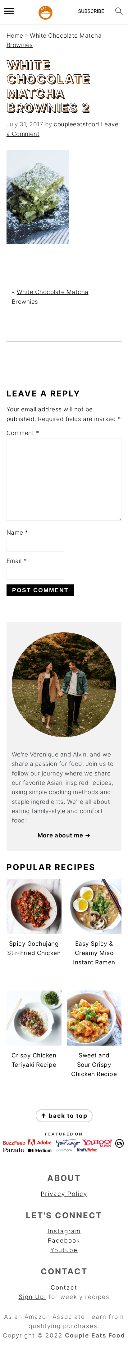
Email (17, 560)
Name (17, 532)
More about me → (64, 835)
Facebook (64, 1240)
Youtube (64, 1250)
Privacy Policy (64, 1193)
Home (15, 35)
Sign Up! (32, 1296)
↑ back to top (64, 1115)
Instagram (64, 1231)
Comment (23, 433)
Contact (64, 1287)
